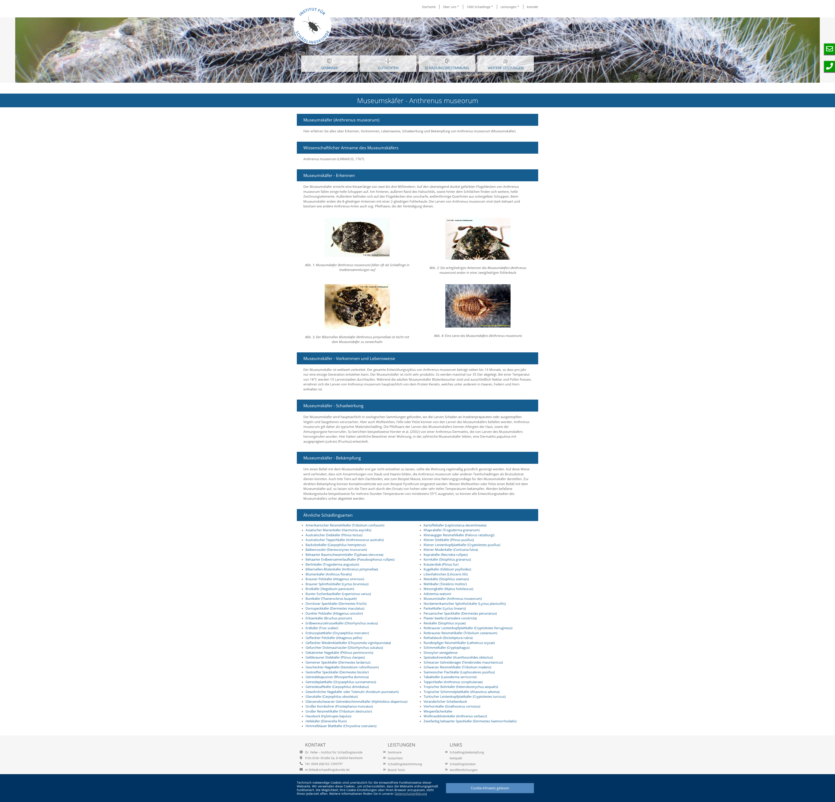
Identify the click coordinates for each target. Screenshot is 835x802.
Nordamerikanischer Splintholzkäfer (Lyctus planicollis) (465, 603)
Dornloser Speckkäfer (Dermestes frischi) (336, 603)
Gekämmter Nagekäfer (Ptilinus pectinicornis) (339, 652)
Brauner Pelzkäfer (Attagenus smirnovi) (335, 579)
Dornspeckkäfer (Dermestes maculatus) (335, 608)
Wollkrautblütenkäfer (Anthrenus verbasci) (455, 716)
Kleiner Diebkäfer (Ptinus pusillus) (449, 540)
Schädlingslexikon (463, 764)
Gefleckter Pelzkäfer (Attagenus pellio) (334, 638)
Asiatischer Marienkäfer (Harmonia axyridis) (338, 530)
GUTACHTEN (388, 68)
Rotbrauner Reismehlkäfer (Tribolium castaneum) (460, 633)
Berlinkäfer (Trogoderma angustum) (332, 564)
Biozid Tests (396, 770)
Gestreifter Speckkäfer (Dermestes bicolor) (337, 672)
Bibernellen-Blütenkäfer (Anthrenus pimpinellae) (342, 569)
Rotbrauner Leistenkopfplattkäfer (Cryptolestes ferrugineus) (468, 628)
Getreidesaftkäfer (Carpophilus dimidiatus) (337, 686)
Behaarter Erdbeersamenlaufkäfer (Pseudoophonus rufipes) (350, 559)
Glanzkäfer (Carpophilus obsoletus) (332, 696)
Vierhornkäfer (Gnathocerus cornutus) (452, 706)
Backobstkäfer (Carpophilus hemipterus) (336, 545)
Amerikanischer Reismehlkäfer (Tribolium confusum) (345, 525)
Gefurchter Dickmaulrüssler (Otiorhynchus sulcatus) (344, 647)
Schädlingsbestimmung (447, 68)
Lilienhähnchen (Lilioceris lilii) (446, 574)
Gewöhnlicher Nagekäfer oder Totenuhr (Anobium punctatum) (352, 691)
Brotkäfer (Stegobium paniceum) (330, 589)
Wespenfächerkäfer (438, 711)
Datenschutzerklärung (411, 794)
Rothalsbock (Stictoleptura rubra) (448, 638)
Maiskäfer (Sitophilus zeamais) (446, 579)
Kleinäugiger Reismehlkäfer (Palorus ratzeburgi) (459, 535)
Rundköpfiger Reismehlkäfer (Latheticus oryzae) (459, 643)
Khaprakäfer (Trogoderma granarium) (451, 530)
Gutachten (395, 758)
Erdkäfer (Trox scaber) (322, 628)
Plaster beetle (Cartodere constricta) (450, 618)
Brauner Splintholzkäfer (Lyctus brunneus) (337, 584)
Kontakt (532, 7)
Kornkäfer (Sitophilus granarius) (447, 559)
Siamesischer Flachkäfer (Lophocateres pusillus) (459, 672)
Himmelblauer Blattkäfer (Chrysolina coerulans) (341, 726)
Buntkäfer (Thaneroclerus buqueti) (331, 598)
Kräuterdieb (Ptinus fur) (441, 564)
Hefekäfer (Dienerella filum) (326, 721)
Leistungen (509, 7)
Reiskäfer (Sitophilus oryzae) (445, 623)
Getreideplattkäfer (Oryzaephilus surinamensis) (341, 682)
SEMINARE (329, 68)
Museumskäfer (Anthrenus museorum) (453, 598)
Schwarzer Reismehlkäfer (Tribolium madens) (457, 667)
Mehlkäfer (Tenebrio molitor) (445, 584)
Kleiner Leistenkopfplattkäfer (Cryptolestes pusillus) (462, 545)
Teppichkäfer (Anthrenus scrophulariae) (453, 682)
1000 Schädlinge (479, 7)
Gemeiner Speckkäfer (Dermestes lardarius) (338, 662)
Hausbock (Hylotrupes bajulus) (328, 716)
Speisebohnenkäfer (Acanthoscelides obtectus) (458, 657)
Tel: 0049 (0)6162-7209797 (324, 764)
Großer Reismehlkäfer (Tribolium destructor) (339, 711)
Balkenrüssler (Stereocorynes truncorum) (336, 549)
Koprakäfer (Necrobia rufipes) (446, 554)
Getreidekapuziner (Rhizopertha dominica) (337, 677)
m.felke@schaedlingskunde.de (327, 770)
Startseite (429, 7)
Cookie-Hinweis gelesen (490, 788)
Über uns (450, 7)
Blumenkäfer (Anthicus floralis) (329, 574)
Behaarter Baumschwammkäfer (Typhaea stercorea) (344, 554)
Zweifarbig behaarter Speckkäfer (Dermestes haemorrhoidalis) (470, 721)
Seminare (395, 752)
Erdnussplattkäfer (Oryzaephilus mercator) (337, 633)
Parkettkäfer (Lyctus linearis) (445, 608)
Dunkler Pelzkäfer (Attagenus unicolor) (334, 613)
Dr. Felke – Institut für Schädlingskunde (333, 752)
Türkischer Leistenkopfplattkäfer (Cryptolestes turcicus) (465, 696)
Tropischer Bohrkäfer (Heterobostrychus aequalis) (461, 686)
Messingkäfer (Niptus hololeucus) (448, 589)
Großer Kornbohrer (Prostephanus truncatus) (339, 706)
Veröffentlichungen (464, 770)
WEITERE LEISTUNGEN (506, 68)
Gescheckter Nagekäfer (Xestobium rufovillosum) (342, 667)
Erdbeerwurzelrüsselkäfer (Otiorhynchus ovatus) (342, 623)
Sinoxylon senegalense (441, 652)
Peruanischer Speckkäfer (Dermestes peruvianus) (460, 613)
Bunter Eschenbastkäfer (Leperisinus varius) (338, 594)
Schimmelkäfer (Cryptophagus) (446, 647)
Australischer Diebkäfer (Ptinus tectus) (334, 535)
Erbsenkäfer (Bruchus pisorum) (329, 618)
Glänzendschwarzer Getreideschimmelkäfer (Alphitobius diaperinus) (356, 701)
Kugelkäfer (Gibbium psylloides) (447, 569)
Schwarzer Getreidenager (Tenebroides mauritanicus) (463, 662)
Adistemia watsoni (437, 594)
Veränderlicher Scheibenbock (445, 701)
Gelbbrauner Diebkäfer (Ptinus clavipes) (335, 657)
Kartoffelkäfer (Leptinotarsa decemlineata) (455, 525)
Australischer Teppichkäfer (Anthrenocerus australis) (345, 540)
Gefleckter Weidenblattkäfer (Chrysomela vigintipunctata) (348, 643)
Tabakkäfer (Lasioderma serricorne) (450, 677)
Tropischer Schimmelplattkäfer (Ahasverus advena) (461, 691)
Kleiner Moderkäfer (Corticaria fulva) (451, 549)
